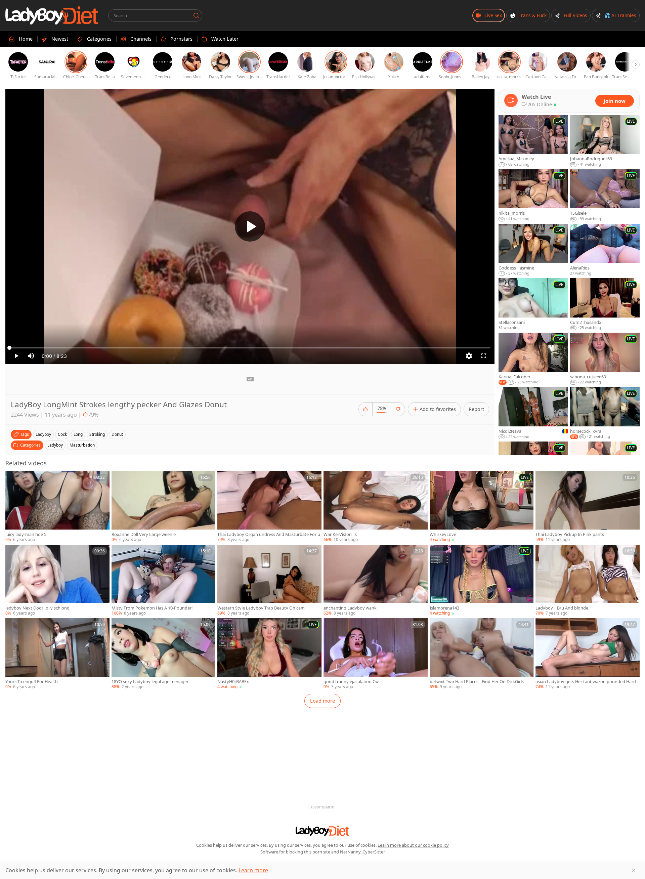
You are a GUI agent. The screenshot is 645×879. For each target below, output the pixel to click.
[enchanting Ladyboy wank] (376, 580)
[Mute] (31, 356)
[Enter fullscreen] (483, 356)
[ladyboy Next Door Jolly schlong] (57, 580)
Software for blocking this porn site (295, 852)
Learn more (253, 870)
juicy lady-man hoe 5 (25, 534)
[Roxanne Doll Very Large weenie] (164, 507)
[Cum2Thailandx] (605, 304)
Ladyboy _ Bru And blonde (561, 608)
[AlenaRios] (605, 250)
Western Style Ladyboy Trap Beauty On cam (261, 608)
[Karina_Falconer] (533, 359)
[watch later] (13, 479)
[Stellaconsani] (533, 304)
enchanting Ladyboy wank (350, 608)
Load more (322, 701)
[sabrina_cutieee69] (605, 359)
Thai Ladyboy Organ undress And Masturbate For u (268, 534)
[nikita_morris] (533, 195)
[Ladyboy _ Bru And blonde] (587, 580)
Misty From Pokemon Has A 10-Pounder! (152, 608)
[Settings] (469, 356)
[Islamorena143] (482, 580)
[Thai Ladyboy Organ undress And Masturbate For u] (269, 507)
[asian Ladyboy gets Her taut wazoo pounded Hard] (587, 654)
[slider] (249, 348)
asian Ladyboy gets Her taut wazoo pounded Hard (585, 681)
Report (476, 409)
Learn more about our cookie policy (413, 845)
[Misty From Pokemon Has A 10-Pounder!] (164, 580)
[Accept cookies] (634, 870)
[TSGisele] (605, 195)
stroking (97, 434)
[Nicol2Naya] (533, 413)
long (78, 434)
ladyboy (43, 434)
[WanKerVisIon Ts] (376, 507)
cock (62, 434)
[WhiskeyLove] (482, 507)
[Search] (196, 15)
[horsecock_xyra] (605, 413)
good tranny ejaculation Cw (351, 681)
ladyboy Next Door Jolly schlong (37, 608)
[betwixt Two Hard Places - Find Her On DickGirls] (482, 654)
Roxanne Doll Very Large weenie (144, 534)
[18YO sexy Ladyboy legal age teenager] (164, 654)
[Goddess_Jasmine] (533, 250)
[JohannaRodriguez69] (605, 141)
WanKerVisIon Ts (340, 534)
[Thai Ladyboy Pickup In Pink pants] (587, 507)
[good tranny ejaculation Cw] (376, 654)
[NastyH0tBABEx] (269, 654)
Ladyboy (55, 445)
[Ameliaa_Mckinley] (533, 141)
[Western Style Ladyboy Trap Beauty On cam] (269, 580)
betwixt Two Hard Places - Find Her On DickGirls (477, 681)
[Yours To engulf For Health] (57, 654)
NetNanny (350, 852)
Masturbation (82, 445)
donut (117, 434)
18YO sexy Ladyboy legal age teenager (150, 681)
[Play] (250, 226)
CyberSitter (373, 852)
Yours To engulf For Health (31, 681)
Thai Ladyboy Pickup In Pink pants (569, 534)
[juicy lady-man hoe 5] (57, 507)
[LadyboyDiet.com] (52, 15)
